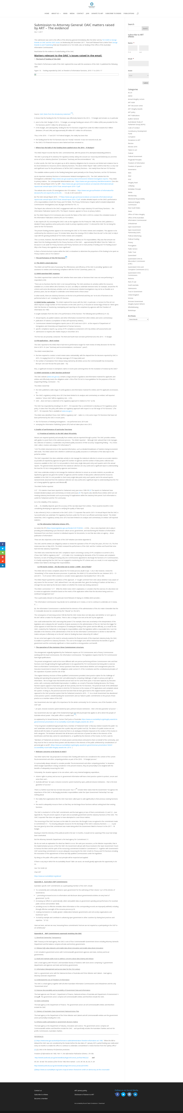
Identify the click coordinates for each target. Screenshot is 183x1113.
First (129, 52)
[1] (35, 1041)
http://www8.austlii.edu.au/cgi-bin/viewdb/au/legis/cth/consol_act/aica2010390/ (61, 1066)
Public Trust (132, 252)
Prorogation (132, 246)
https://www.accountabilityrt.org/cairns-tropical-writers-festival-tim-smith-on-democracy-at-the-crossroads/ (73, 1070)
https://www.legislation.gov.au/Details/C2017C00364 (65, 528)
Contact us (38, 1090)
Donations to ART (134, 140)
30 (79, 493)
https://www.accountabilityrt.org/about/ (47, 876)
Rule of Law (132, 282)
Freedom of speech (134, 166)
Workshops (132, 310)
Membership (132, 196)
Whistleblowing (133, 307)
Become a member (41, 1099)
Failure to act (132, 150)
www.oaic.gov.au (53, 377)
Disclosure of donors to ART (84, 1094)
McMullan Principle (134, 189)
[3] (35, 1070)
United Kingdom (133, 295)
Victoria (130, 298)
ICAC (129, 179)
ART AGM (131, 102)
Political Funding (133, 239)
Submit (145, 83)
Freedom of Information (136, 163)
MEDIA (72, 13)
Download (102, 1103)
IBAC (129, 173)
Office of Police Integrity (136, 214)
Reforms (131, 279)
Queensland (132, 255)
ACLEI (130, 93)
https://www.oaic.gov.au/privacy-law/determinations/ (94, 181)
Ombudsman (132, 223)
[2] (35, 1050)
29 (90, 490)
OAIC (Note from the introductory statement (55, 114)
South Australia (133, 285)
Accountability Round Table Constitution (86, 1103)
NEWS (65, 13)
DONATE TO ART (97, 13)
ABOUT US (55, 13)
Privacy (130, 242)
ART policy (131, 112)
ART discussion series (135, 106)
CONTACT (80, 13)
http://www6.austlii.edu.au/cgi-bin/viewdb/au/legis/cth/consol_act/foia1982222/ (62, 1058)
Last (140, 52)
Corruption (131, 137)
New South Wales (134, 208)
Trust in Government (135, 292)
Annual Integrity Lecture (136, 99)
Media (130, 192)
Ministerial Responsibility (136, 199)
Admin (130, 96)
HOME (47, 13)
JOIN (87, 13)
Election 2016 (132, 147)
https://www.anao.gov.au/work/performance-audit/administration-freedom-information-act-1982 (70, 1041)
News (130, 211)
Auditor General (133, 119)
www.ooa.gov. (67, 411)
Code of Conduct (134, 128)
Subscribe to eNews (41, 1094)
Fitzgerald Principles (135, 160)
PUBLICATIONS (129, 13)
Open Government (134, 227)
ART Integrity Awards (135, 109)
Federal (130, 153)
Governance (132, 169)
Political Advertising (134, 236)
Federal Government (135, 156)
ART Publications (134, 115)
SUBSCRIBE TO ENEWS (113, 13)
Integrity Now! (133, 183)
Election (130, 143)
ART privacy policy (81, 1090)
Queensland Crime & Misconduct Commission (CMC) (136, 261)
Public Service (132, 249)
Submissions (132, 288)
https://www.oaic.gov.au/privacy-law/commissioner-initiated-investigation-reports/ (80, 179)
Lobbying (131, 186)
